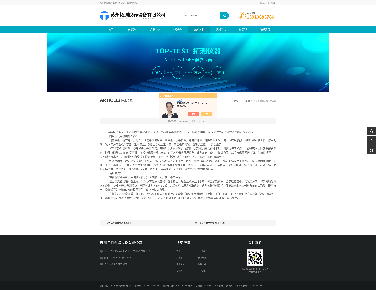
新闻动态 (177, 29)
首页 (111, 29)
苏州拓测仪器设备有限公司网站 (122, 2)
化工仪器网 (241, 285)
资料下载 (221, 29)
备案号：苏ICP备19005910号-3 (177, 285)
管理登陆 (218, 285)
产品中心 (155, 29)
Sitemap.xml (256, 285)
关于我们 (133, 29)
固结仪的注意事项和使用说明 (212, 223)
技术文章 (199, 29)
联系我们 (272, 2)
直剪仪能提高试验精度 (121, 223)
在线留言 (261, 2)
